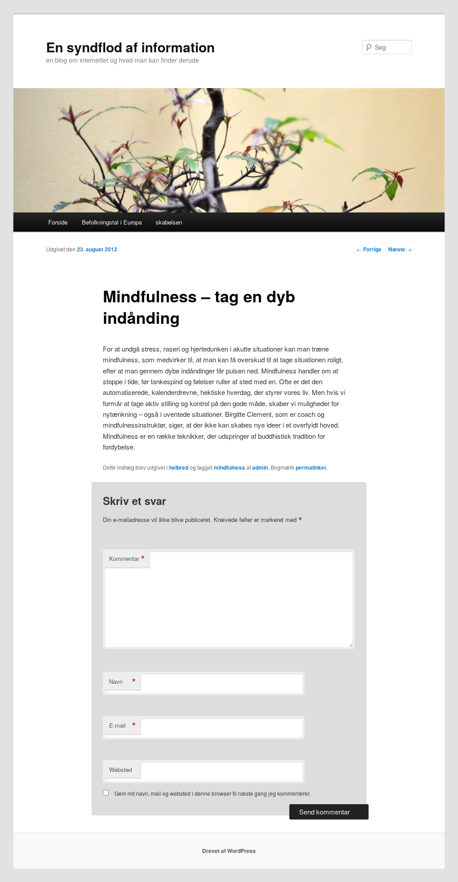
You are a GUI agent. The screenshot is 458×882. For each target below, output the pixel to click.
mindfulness (229, 467)
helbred (178, 467)
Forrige (369, 249)
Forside (58, 222)
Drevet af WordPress (229, 851)
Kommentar (127, 558)
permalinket (311, 467)
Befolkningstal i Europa (112, 222)
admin (260, 467)
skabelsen (169, 222)
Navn (122, 681)
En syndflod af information (130, 46)
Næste (400, 249)
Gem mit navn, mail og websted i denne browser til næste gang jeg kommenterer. (212, 793)
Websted (120, 769)
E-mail (122, 725)
